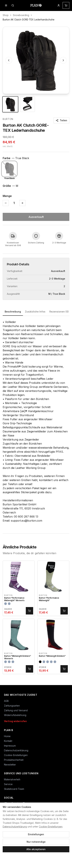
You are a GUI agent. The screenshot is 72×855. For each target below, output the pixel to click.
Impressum (10, 745)
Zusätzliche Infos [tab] (35, 311)
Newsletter (10, 764)
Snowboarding (21, 15)
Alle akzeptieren (36, 849)
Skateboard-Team (14, 788)
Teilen (63, 120)
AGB (6, 700)
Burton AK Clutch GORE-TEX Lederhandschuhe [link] (28, 19)
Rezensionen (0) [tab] (59, 311)
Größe (10, 185)
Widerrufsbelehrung (15, 715)
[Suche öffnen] (12, 5)
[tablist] (36, 312)
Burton (8, 119)
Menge (7, 196)
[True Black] (9, 168)
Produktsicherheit (13, 759)
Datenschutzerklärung (15, 826)
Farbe (16, 158)
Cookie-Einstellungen (50, 826)
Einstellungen (36, 834)
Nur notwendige (36, 841)
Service (8, 784)
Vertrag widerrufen (15, 721)
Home (7, 736)
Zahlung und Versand (16, 710)
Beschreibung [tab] (13, 311)
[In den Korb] (29, 610)
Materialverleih (12, 779)
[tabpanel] (36, 421)
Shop (6, 15)
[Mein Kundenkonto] (58, 5)
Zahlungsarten (12, 705)
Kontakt (8, 740)
